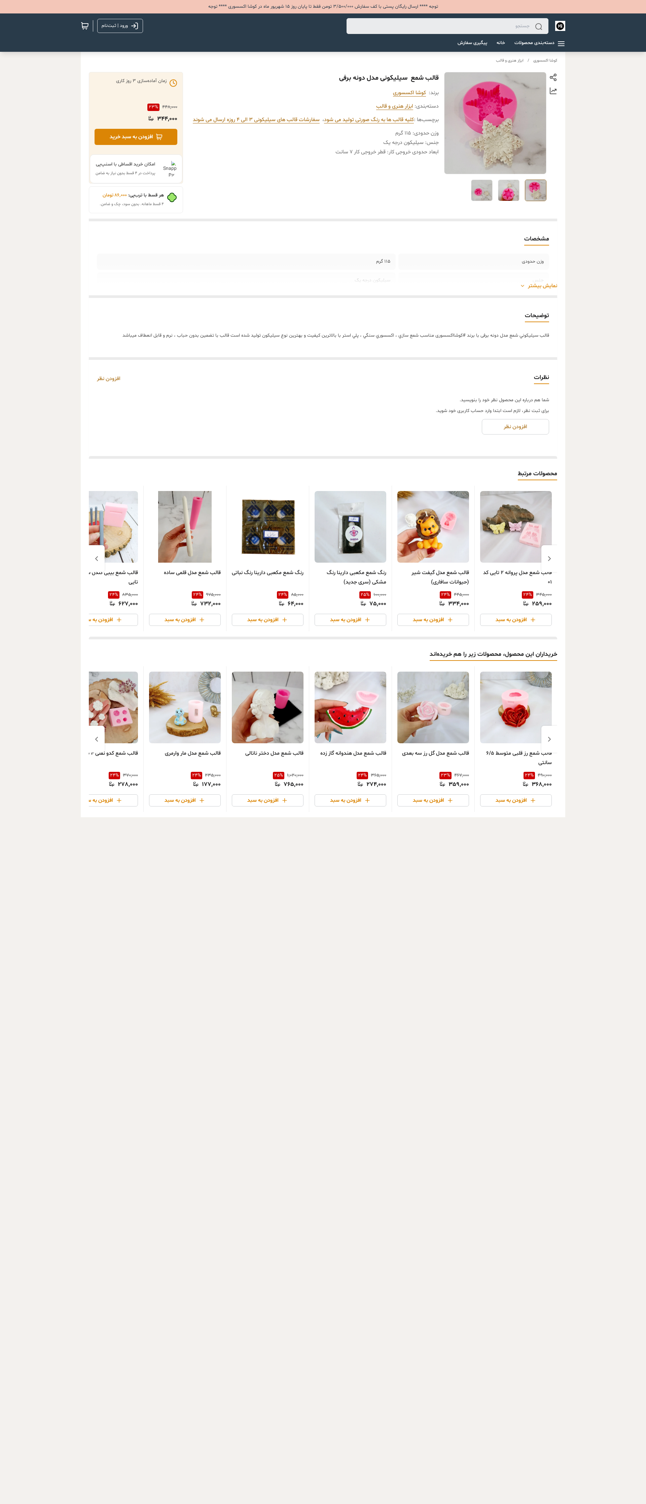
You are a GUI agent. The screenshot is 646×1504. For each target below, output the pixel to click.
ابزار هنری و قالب (510, 60)
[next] (96, 558)
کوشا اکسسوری (545, 60)
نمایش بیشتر (542, 286)
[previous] (549, 558)
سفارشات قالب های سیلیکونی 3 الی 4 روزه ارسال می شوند (256, 119)
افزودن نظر (108, 378)
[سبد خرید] (85, 26)
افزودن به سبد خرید (131, 137)
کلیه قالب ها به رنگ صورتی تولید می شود (369, 119)
